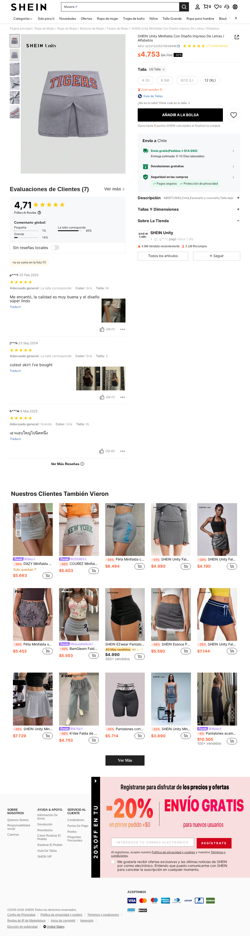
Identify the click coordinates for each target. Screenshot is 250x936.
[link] (207, 7)
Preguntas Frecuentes (74, 838)
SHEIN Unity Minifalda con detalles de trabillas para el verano (171, 729)
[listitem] (33, 541)
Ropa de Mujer (44, 28)
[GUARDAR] (233, 115)
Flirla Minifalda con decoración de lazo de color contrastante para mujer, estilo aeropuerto (125, 559)
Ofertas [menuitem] (86, 19)
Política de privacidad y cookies (61, 914)
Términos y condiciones (103, 914)
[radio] (146, 80)
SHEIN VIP (44, 856)
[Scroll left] (230, 18)
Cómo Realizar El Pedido (49, 837)
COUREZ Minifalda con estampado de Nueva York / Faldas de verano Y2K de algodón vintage (79, 564)
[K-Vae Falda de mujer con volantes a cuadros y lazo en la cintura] (79, 699)
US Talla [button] (155, 69)
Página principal (21, 28)
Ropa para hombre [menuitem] (200, 19)
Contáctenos (75, 820)
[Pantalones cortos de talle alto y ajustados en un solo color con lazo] (125, 699)
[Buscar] (184, 6)
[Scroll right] (236, 18)
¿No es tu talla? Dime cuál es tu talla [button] (163, 103)
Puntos (72, 831)
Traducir (15, 307)
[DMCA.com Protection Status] (142, 910)
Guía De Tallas (47, 851)
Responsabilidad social (18, 827)
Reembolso (45, 830)
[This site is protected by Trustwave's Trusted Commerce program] (131, 910)
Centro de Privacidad (21, 914)
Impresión (87, 920)
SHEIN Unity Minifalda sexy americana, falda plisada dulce (33, 729)
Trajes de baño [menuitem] (134, 19)
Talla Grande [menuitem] (172, 19)
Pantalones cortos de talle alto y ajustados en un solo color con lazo (125, 729)
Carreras (13, 834)
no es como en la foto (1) (29, 262)
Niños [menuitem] (153, 19)
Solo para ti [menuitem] (46, 19)
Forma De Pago (77, 826)
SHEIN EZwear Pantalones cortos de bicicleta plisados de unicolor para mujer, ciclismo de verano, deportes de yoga (125, 644)
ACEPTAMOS (136, 892)
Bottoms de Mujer (92, 28)
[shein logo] (28, 7)
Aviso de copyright (63, 920)
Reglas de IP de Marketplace (26, 920)
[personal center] (197, 7)
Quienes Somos (18, 820)
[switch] (55, 247)
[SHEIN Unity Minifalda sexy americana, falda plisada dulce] (33, 699)
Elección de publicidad (22, 926)
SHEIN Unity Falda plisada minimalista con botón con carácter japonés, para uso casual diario (217, 559)
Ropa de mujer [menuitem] (107, 19)
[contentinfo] (187, 901)
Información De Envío (47, 816)
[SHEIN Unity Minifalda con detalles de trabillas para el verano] (171, 699)
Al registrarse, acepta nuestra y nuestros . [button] (168, 854)
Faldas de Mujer (118, 28)
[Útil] (102, 329)
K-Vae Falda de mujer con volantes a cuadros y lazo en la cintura (79, 733)
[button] (227, 7)
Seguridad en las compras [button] (169, 177)
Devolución (44, 824)
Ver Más (125, 760)
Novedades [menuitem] (67, 19)
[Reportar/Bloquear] (122, 329)
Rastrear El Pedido (49, 845)
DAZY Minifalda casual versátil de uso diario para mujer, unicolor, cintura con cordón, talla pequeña (33, 564)
